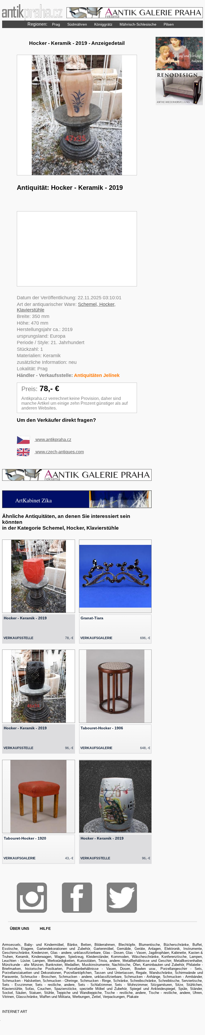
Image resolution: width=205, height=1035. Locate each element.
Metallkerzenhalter (188, 961)
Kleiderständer (97, 957)
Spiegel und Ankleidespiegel (152, 989)
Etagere (27, 949)
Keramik (22, 957)
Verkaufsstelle (18, 638)
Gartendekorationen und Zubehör (63, 949)
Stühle (49, 993)
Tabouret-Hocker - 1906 (102, 728)
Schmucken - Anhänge (142, 977)
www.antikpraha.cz (52, 439)
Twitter (122, 898)
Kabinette (178, 953)
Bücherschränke (176, 945)
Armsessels (11, 945)
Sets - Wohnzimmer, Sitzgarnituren (143, 985)
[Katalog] (179, 68)
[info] (179, 103)
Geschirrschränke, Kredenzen (25, 953)
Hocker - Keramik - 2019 (25, 618)
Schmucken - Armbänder (182, 977)
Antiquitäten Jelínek (97, 375)
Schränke (120, 981)
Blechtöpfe (127, 945)
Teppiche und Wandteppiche (79, 993)
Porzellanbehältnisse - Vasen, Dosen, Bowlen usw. (111, 969)
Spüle (182, 989)
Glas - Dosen (113, 953)
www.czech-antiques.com (59, 452)
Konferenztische (174, 957)
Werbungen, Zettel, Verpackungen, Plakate (105, 997)
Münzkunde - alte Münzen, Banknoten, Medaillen (41, 965)
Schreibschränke (143, 981)
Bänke (72, 945)
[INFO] (77, 479)
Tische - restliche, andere (125, 993)
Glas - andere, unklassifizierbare (75, 953)
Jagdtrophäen (158, 953)
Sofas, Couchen (38, 989)
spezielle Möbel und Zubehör (103, 989)
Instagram (32, 898)
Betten (86, 945)
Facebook (77, 898)
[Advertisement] (77, 248)
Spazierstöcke (65, 989)
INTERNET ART (14, 1012)
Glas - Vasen (136, 953)
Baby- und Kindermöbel (44, 945)
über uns (19, 928)
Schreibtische (168, 981)
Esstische (10, 949)
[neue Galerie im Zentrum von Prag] (77, 506)
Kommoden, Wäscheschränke (134, 957)
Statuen (35, 993)
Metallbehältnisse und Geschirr (147, 961)
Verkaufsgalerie (96, 638)
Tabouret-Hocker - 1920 (25, 838)
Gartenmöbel (103, 949)
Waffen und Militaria (55, 997)
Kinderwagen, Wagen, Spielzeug (57, 957)
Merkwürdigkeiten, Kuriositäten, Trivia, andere (84, 961)
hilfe (45, 928)
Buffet (197, 945)
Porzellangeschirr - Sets (181, 969)
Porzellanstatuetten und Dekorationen (31, 973)
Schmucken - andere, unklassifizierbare (90, 977)
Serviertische (192, 981)
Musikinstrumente (95, 965)
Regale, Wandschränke (154, 973)
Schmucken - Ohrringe (60, 981)
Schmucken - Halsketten (21, 981)
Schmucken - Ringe (95, 981)
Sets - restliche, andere (54, 985)
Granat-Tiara (92, 618)
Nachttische (121, 965)
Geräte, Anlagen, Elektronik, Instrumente (168, 949)
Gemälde (124, 949)
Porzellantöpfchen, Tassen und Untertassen (98, 973)
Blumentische (149, 945)
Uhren (197, 993)
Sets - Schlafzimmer (95, 985)
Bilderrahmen (104, 945)
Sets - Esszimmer (17, 985)
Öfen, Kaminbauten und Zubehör (158, 965)
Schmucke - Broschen (38, 977)
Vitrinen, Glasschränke (19, 997)
